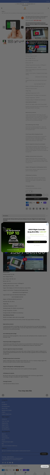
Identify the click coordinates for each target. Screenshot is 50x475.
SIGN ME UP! (37, 242)
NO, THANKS (37, 245)
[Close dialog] (47, 224)
